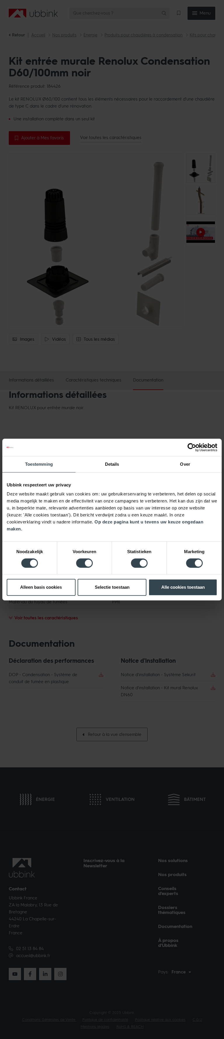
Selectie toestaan (112, 587)
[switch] (84, 563)
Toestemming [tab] (39, 464)
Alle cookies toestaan (183, 587)
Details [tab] (112, 464)
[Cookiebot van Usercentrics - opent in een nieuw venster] (191, 447)
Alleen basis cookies (41, 587)
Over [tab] (185, 464)
